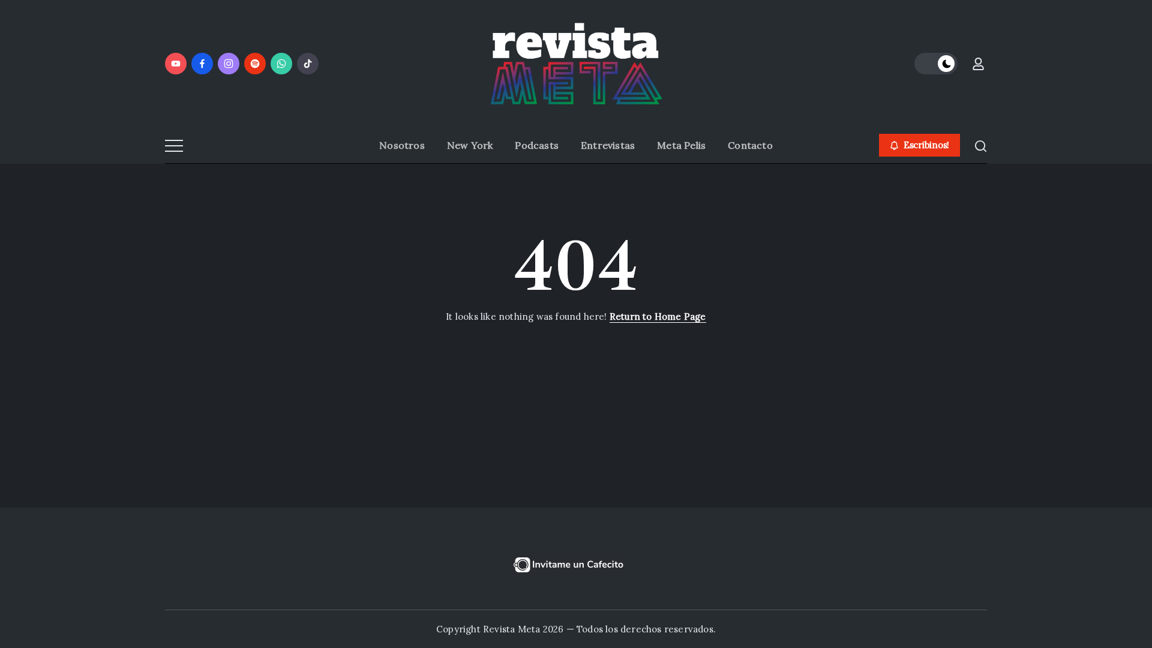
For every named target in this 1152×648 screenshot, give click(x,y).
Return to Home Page (658, 316)
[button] (936, 63)
